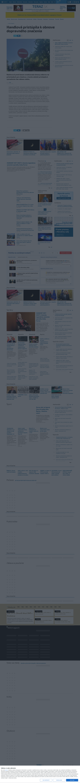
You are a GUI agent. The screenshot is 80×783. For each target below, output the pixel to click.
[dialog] (40, 774)
